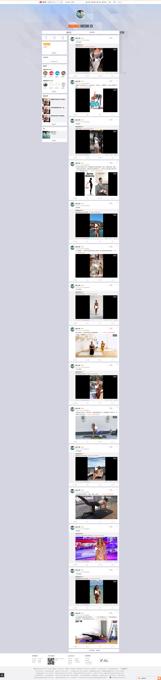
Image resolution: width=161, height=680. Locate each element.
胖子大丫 (45, 88)
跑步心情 (53, 132)
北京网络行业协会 (103, 675)
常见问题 (87, 658)
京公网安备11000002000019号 (119, 677)
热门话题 (40, 658)
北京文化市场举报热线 (85, 675)
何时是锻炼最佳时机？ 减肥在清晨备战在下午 (63, 107)
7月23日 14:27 (78, 615)
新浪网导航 (72, 668)
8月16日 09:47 (78, 165)
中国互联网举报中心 (39, 675)
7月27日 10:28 (78, 492)
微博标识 (70, 662)
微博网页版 (87, 40)
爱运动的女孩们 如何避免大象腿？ (60, 115)
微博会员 (34, 660)
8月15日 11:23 (78, 205)
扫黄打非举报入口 (113, 675)
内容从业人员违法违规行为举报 (62, 675)
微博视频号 (87, 73)
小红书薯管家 (52, 76)
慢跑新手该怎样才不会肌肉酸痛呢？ (60, 99)
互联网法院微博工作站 (113, 668)
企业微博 (70, 660)
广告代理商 (77, 662)
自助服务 (87, 660)
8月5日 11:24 (78, 449)
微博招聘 (67, 668)
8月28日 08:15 (78, 40)
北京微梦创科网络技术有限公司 (100, 677)
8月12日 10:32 (78, 330)
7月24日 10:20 (78, 572)
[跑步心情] (72, 41)
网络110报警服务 (74, 675)
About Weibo (61, 668)
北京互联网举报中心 (49, 675)
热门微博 (34, 658)
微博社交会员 (64, 76)
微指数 (39, 662)
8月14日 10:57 (78, 287)
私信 (85, 26)
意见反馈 (49, 668)
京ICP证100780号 (39, 671)
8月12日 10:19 (78, 320)
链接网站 (77, 658)
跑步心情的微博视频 (85, 87)
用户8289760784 (59, 88)
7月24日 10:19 (78, 561)
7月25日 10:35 (78, 529)
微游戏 (33, 662)
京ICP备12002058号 (49, 671)
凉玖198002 (52, 88)
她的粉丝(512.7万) (48, 80)
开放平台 (70, 664)
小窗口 (114, 49)
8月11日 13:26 (78, 367)
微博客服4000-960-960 (40, 668)
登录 (114, 2)
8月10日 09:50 (78, 400)
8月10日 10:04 (78, 410)
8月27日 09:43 (78, 83)
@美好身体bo (78, 45)
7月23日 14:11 (78, 605)
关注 (73, 26)
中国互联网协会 (94, 675)
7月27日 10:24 (78, 482)
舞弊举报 (55, 668)
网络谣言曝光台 (121, 675)
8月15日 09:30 (78, 248)
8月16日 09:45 (78, 155)
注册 (109, 2)
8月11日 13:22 (78, 238)
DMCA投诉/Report (102, 668)
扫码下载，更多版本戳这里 (59, 659)
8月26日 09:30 (78, 122)
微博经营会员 (46, 76)
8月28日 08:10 (78, 73)
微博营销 (77, 660)
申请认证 (70, 658)
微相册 (39, 660)
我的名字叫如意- (65, 88)
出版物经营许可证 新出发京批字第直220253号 (113, 673)
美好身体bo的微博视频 (89, 46)
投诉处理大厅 (94, 668)
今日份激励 (53, 133)
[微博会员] (82, 38)
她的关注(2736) (47, 69)
